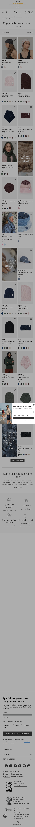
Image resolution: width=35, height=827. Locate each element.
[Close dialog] (34, 404)
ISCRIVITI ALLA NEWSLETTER (23, 418)
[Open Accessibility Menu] (5, 816)
